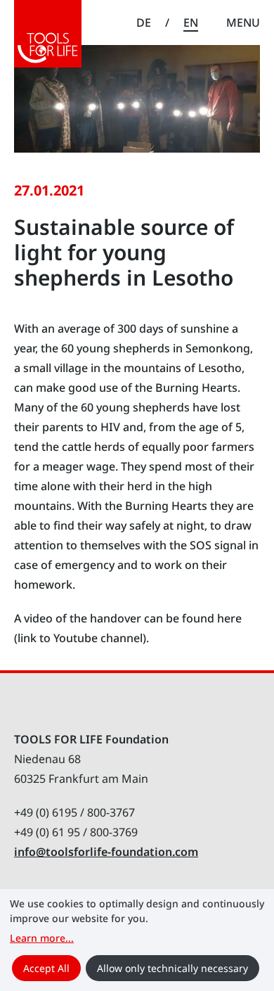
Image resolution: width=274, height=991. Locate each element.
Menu (243, 22)
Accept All (46, 968)
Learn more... (42, 938)
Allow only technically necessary (172, 968)
